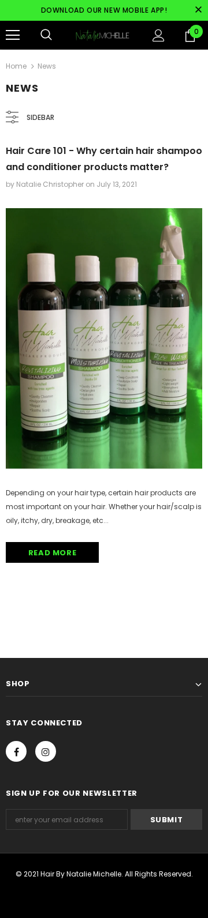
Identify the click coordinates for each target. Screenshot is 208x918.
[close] (198, 10)
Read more (52, 552)
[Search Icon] (46, 35)
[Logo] (102, 35)
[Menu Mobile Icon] (13, 35)
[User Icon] (159, 35)
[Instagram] (45, 751)
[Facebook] (16, 751)
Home (16, 66)
